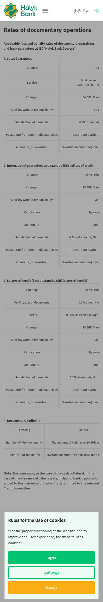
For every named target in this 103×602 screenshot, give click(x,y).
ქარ (77, 10)
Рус (86, 10)
